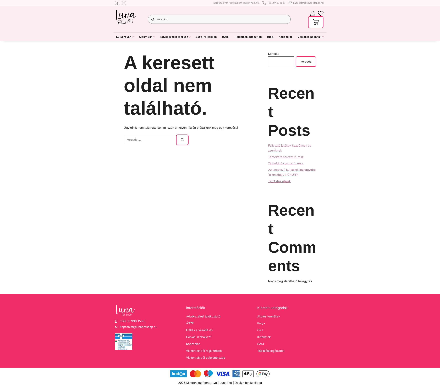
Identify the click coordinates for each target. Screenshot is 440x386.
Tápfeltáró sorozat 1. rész (285, 163)
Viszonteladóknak (309, 36)
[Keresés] (182, 140)
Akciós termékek (268, 316)
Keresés (273, 53)
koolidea (256, 382)
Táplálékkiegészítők (248, 36)
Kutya (261, 323)
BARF (225, 36)
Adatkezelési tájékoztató (203, 316)
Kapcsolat (285, 36)
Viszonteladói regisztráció (204, 351)
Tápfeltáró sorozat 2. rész (286, 157)
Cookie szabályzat (198, 337)
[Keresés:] (150, 139)
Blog (270, 36)
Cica (260, 330)
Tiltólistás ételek (279, 181)
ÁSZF (190, 323)
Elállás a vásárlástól (199, 330)
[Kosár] (315, 22)
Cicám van (145, 36)
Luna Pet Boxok (206, 36)
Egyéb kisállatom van (174, 36)
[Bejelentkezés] (312, 13)
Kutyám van (123, 36)
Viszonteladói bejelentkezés (205, 357)
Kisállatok (264, 337)
